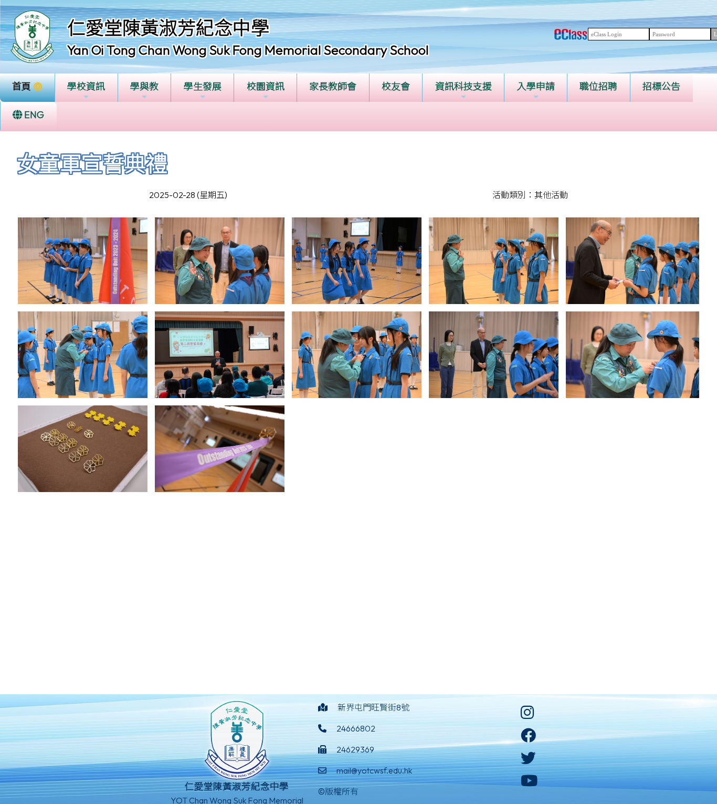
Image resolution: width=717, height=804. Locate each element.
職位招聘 (598, 86)
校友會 (396, 86)
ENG (33, 115)
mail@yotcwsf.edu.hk (374, 770)
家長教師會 (332, 86)
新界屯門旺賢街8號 (373, 707)
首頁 (21, 86)
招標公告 (661, 86)
